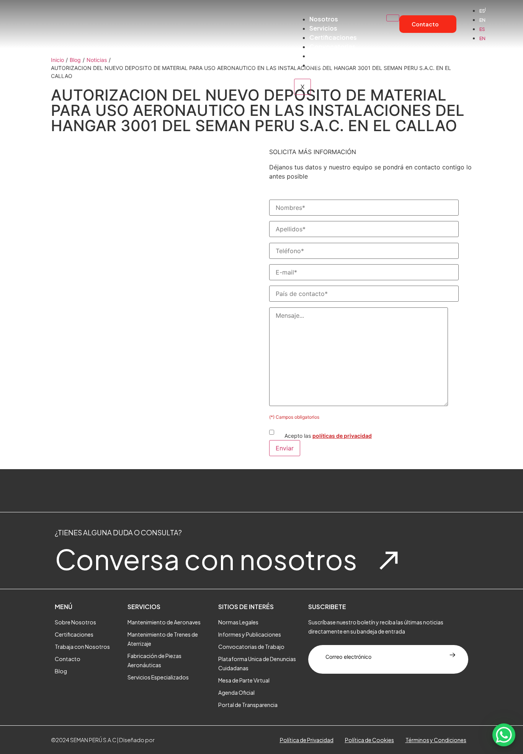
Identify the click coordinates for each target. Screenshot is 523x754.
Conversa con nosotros (206, 558)
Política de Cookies (369, 739)
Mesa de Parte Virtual (244, 680)
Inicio (57, 60)
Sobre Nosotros (75, 622)
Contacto (67, 658)
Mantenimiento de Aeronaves (164, 622)
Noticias (97, 60)
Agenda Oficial (236, 692)
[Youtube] (458, 495)
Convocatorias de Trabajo (251, 646)
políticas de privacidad (342, 435)
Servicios (323, 28)
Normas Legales (238, 622)
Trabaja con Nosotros (82, 646)
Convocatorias (332, 46)
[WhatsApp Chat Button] (503, 734)
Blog (316, 65)
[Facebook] (416, 495)
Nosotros (323, 19)
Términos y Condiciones (435, 739)
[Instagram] (437, 495)
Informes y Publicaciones (249, 634)
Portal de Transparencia (345, 56)
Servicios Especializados (158, 677)
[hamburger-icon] (392, 18)
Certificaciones (333, 37)
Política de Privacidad (306, 739)
